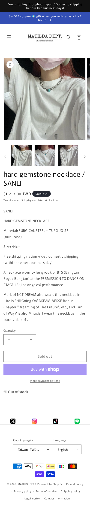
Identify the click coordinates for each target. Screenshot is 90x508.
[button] (9, 37)
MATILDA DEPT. (27, 484)
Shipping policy (71, 491)
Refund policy (74, 484)
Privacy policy (22, 491)
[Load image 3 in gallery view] (68, 155)
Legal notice (32, 498)
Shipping (26, 200)
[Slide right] (85, 156)
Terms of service (46, 491)
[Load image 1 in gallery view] (21, 155)
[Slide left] (5, 156)
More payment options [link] (45, 380)
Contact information (57, 498)
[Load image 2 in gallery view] (44, 155)
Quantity (9, 330)
